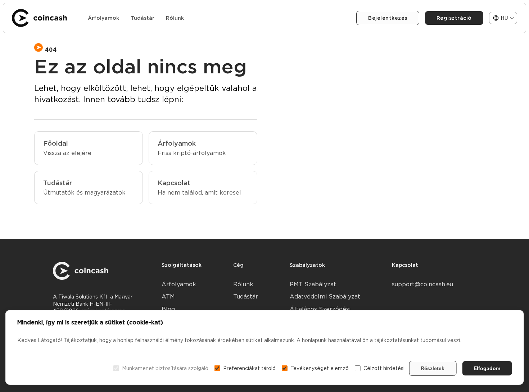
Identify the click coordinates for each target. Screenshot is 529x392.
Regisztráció (454, 18)
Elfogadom (487, 368)
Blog (168, 309)
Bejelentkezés (387, 18)
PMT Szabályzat (313, 284)
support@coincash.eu (422, 284)
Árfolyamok (103, 18)
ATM (168, 296)
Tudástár (142, 18)
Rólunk (175, 18)
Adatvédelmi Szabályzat (325, 296)
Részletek (432, 368)
